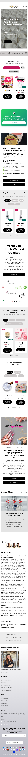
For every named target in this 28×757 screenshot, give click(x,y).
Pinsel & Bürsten (17, 372)
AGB (2, 679)
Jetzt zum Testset (14, 180)
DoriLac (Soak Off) (20, 319)
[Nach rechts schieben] (16, 534)
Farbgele (21, 200)
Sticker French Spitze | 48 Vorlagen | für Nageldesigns (20, 90)
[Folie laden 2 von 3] (14, 50)
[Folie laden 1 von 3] (12, 50)
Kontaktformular (5, 684)
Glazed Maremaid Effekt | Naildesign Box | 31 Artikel (20, 395)
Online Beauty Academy (6, 702)
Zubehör (17, 204)
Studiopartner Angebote (14, 71)
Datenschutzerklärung (6, 680)
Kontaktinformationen (6, 685)
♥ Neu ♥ (22, 67)
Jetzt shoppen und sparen (10, 38)
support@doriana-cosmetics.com (11, 721)
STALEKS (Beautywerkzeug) (10, 375)
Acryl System (21, 375)
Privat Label (4, 703)
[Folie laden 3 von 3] (15, 50)
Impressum (4, 682)
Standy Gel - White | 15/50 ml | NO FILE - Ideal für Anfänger (7, 395)
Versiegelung (11, 204)
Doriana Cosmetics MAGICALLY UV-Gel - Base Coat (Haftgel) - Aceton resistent (7, 223)
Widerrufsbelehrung (6, 689)
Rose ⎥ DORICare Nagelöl (21, 343)
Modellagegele (15, 200)
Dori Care (6, 320)
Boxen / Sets (9, 372)
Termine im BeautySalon (7, 706)
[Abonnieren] (24, 735)
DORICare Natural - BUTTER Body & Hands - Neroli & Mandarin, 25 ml (7, 343)
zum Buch (14, 478)
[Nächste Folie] (17, 50)
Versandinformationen (6, 687)
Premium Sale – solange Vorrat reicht (11, 67)
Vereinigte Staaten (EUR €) (13, 742)
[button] (23, 6)
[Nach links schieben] (11, 534)
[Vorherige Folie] (10, 50)
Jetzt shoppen (14, 274)
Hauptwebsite (4, 705)
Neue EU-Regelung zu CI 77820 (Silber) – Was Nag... (14, 514)
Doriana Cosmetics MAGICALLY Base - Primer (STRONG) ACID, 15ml (21, 223)
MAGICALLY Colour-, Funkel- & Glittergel (14, 323)
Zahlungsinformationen (6, 690)
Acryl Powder (12, 319)
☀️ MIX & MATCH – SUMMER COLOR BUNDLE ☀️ (7, 90)
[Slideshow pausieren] (25, 50)
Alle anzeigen (23, 492)
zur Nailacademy (14, 482)
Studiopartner (4, 698)
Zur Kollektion (14, 184)
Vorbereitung (7, 200)
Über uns (3, 697)
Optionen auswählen (7, 230)
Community (4, 700)
